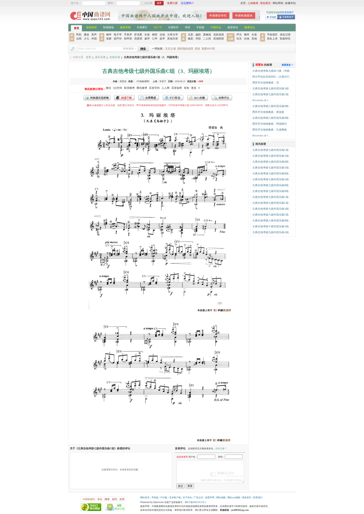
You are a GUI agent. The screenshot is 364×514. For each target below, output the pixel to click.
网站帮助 (278, 3)
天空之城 (170, 48)
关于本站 (187, 497)
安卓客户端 (175, 497)
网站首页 (144, 497)
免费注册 (172, 3)
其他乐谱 (172, 38)
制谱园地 (108, 27)
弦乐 (239, 38)
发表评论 (222, 97)
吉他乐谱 (114, 57)
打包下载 (124, 97)
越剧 (198, 34)
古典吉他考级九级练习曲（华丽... (272, 70)
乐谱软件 (173, 27)
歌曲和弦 (285, 38)
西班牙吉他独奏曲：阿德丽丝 (269, 123)
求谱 (187, 27)
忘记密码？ (187, 3)
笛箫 (108, 38)
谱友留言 (265, 3)
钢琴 (108, 34)
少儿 (86, 38)
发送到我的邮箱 (97, 97)
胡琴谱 (128, 38)
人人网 (165, 88)
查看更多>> (287, 65)
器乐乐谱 (100, 57)
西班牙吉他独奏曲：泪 (265, 82)
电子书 (158, 27)
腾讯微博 (141, 88)
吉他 (162, 34)
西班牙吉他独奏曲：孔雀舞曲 (269, 129)
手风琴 (128, 34)
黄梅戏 (207, 34)
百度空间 (154, 88)
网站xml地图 (234, 497)
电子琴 (118, 34)
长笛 (147, 34)
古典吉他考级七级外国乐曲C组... (271, 94)
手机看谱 (173, 97)
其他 (254, 38)
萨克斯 (138, 34)
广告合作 (198, 497)
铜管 (154, 34)
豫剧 (190, 38)
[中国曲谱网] (90, 21)
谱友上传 (272, 38)
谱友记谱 (285, 34)
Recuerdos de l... (261, 100)
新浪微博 (129, 88)
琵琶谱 (138, 38)
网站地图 (220, 497)
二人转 (207, 38)
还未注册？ (221, 448)
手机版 (200, 27)
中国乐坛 (216, 27)
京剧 (190, 34)
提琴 (162, 38)
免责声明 (209, 497)
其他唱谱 (218, 38)
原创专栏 (91, 27)
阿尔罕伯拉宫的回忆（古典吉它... (272, 76)
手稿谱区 (272, 34)
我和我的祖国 (185, 48)
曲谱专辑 (125, 27)
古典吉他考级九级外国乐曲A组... (271, 232)
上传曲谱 (253, 3)
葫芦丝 (118, 38)
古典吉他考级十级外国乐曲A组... (271, 226)
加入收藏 (197, 97)
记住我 (148, 3)
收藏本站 (290, 3)
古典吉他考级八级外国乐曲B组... (271, 106)
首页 (243, 3)
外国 (94, 38)
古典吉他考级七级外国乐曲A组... (271, 88)
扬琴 (147, 38)
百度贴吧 (176, 88)
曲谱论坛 (249, 27)
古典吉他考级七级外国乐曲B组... (271, 161)
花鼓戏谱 (218, 34)
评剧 (198, 38)
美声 (94, 34)
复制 (186, 88)
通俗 (86, 34)
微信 (108, 88)
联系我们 (257, 497)
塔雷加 (123, 81)
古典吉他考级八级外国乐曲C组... (271, 214)
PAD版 (163, 497)
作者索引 (142, 27)
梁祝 (197, 48)
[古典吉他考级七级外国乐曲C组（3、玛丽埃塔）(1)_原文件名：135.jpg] (159, 312)
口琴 (154, 38)
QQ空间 (117, 88)
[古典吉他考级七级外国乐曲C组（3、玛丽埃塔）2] (158, 442)
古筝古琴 (172, 34)
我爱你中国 (208, 48)
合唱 (79, 38)
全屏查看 (148, 97)
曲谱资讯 (233, 27)
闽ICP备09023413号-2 (195, 502)
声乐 (239, 34)
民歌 (79, 34)
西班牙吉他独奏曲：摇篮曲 (268, 112)
